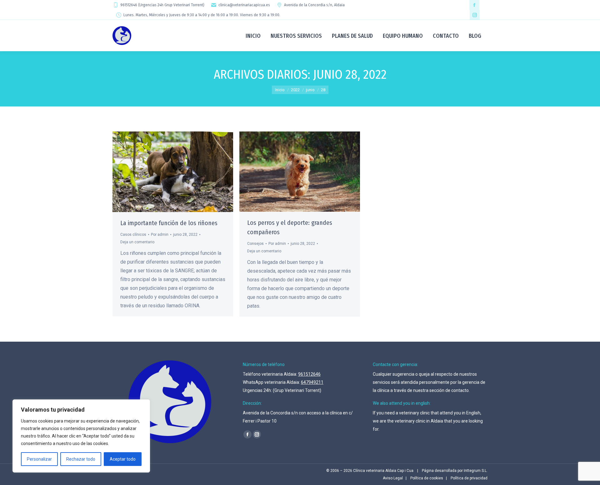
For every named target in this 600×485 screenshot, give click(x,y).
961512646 (309, 374)
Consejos (255, 243)
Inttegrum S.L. (476, 470)
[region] (81, 436)
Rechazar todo (80, 459)
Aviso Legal (393, 478)
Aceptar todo (123, 459)
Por (159, 234)
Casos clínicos (133, 234)
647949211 (312, 382)
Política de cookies (426, 478)
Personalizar (39, 459)
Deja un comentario (137, 242)
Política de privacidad (469, 478)
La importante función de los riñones (169, 223)
